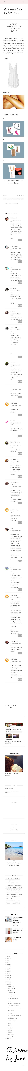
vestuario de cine (9, 885)
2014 (8, 979)
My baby (14, 887)
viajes (11, 898)
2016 (8, 975)
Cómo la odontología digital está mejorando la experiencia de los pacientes (17, 920)
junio (9, 1027)
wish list (8, 896)
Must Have (14, 218)
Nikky (12, 567)
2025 (8, 958)
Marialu (13, 363)
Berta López (14, 327)
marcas (7, 878)
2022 (8, 964)
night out (18, 900)
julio (9, 1025)
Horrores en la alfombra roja (14, 1007)
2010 (8, 1038)
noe (12, 528)
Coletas (9, 1023)
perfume (7, 894)
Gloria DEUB (14, 459)
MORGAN (13, 288)
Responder (20, 240)
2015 (8, 977)
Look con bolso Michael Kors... (15, 1015)
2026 (8, 956)
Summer (9, 1001)
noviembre (10, 988)
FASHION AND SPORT (15, 896)
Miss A (13, 311)
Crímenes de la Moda (15, 442)
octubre (10, 990)
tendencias (13, 880)
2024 (8, 960)
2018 (8, 971)
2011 (8, 984)
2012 (8, 982)
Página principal (9, 788)
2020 (8, 968)
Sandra (13, 421)
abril (9, 1030)
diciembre (10, 986)
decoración (8, 887)
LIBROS (7, 880)
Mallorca (8, 903)
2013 (8, 981)
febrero (10, 1034)
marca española (18, 885)
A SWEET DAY (14, 641)
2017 (8, 973)
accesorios (8, 889)
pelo (7, 898)
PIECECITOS (11, 1010)
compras (20, 887)
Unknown (14, 403)
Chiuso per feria (11, 996)
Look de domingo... (12, 1020)
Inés (12, 267)
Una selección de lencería (17, 938)
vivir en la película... (16, 903)
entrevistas (13, 894)
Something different (12, 1018)
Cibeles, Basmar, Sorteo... (13, 998)
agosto (9, 994)
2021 (8, 966)
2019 (8, 969)
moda (12, 878)
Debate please (11, 1013)
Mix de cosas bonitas (10, 900)
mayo (9, 1029)
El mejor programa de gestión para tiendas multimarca (18, 930)
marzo (9, 1032)
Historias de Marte (15, 483)
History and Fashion (17, 889)
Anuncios (20, 894)
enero (9, 1036)
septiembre (10, 992)
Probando (17, 878)
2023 (8, 962)
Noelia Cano (15, 246)
